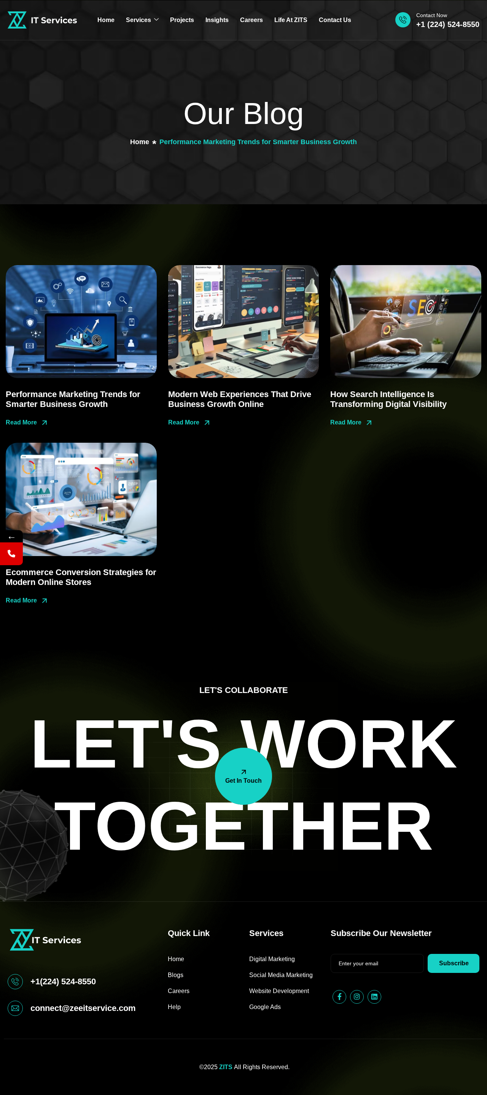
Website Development (279, 991)
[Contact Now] (403, 19)
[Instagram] (357, 997)
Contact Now (431, 15)
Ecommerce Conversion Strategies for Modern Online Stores (81, 577)
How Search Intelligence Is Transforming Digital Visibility (388, 399)
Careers (251, 20)
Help (174, 1007)
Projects (182, 20)
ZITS (225, 1067)
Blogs (175, 975)
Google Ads (265, 1007)
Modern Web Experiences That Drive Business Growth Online (239, 399)
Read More (22, 422)
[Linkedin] (374, 997)
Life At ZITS (290, 20)
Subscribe (454, 963)
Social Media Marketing (281, 975)
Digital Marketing (272, 959)
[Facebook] (339, 997)
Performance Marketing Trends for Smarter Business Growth (73, 399)
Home (106, 20)
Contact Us (335, 20)
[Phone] (11, 553)
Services (138, 20)
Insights (217, 20)
